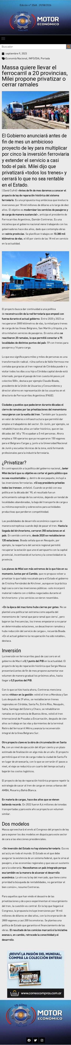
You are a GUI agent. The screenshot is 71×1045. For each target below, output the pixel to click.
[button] (3, 38)
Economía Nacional (16, 58)
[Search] (68, 46)
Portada (45, 58)
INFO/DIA (34, 58)
